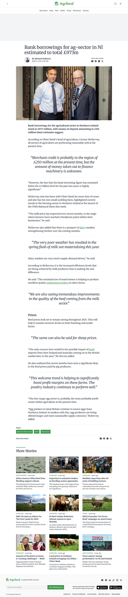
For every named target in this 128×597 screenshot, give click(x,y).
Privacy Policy (91, 594)
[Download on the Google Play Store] (115, 587)
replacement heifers (57, 282)
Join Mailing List (56, 587)
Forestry (86, 11)
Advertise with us (104, 594)
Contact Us (67, 594)
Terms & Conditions (78, 594)
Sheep (69, 11)
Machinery (77, 11)
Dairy (51, 11)
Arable (62, 11)
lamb (91, 349)
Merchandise (116, 594)
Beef (56, 11)
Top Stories (43, 11)
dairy (82, 227)
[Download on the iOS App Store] (102, 587)
